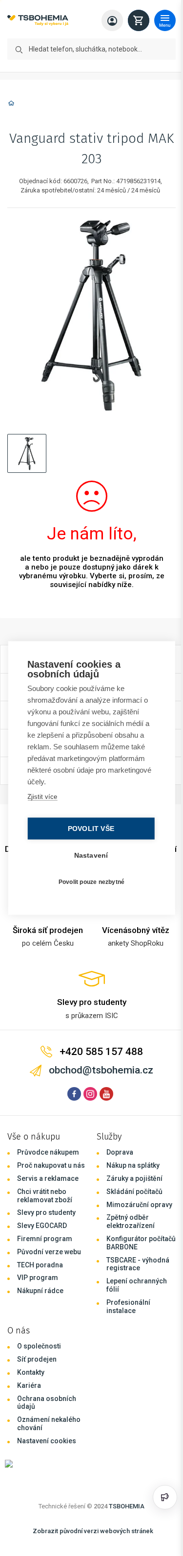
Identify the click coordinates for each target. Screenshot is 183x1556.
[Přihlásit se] (112, 20)
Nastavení (89, 855)
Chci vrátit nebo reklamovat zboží (44, 1196)
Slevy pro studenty (46, 1212)
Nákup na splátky (133, 1165)
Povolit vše (88, 828)
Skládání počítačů (134, 1191)
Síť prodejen (37, 1359)
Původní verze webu (49, 1252)
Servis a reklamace (48, 1178)
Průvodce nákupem (48, 1152)
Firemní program (44, 1239)
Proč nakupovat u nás (51, 1165)
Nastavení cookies (46, 1441)
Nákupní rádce (40, 1291)
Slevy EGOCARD (42, 1225)
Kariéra (29, 1385)
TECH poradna (40, 1265)
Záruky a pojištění (134, 1178)
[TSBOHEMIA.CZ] (37, 20)
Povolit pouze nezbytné (89, 881)
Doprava (119, 1152)
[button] (26, 453)
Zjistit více (42, 796)
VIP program (37, 1277)
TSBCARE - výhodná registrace (137, 1264)
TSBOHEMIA (126, 1506)
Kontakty (30, 1372)
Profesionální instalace (128, 1306)
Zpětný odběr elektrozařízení (130, 1221)
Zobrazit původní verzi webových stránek (93, 1531)
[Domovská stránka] (11, 104)
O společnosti (39, 1346)
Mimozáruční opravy (139, 1205)
